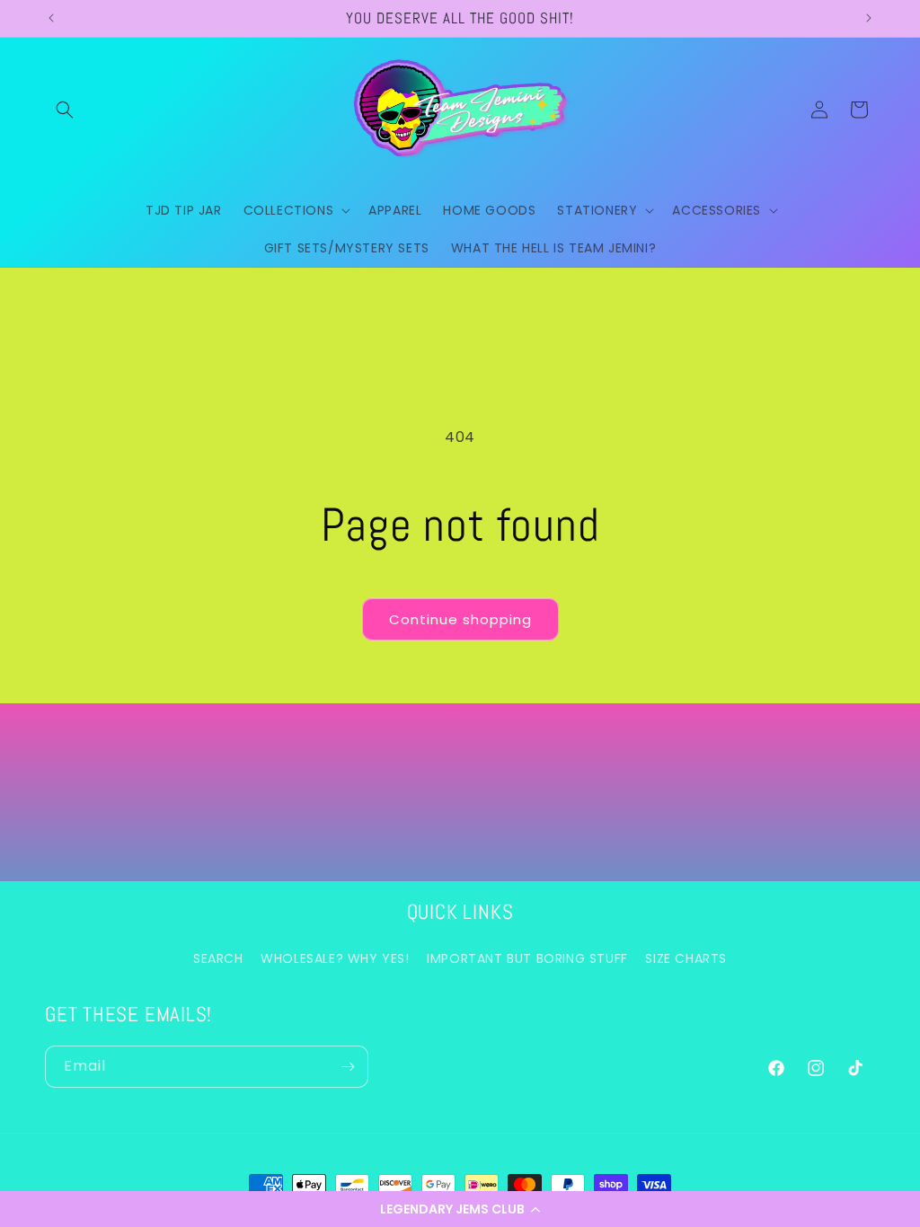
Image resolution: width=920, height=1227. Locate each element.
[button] (460, 1209)
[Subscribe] (347, 1067)
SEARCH (218, 958)
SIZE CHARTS (686, 958)
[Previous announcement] (51, 18)
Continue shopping (460, 619)
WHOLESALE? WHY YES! (335, 958)
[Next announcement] (869, 18)
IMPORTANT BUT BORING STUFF (527, 958)
